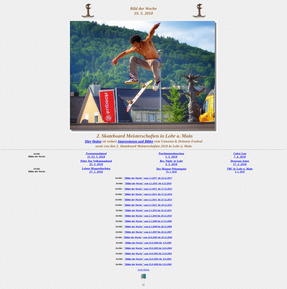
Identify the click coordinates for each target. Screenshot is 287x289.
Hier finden (93, 141)
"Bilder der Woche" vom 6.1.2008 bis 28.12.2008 (148, 226)
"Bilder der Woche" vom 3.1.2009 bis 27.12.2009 (148, 221)
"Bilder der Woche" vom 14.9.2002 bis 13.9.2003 (148, 253)
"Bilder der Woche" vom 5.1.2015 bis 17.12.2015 (148, 189)
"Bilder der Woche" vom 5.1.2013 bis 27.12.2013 (148, 199)
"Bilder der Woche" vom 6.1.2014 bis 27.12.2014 (148, 194)
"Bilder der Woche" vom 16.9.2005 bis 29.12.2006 (147, 237)
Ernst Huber (143, 269)
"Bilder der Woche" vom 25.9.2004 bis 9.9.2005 (147, 243)
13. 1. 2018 (171, 171)
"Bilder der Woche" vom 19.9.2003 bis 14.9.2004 (148, 248)
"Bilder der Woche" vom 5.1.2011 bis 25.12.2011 (148, 210)
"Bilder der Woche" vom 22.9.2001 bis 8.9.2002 (147, 259)
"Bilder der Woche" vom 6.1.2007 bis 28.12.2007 (148, 232)
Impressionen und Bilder (135, 141)
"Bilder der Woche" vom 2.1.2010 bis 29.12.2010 (148, 216)
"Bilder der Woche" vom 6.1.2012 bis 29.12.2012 (148, 205)
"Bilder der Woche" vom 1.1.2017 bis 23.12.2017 (148, 178)
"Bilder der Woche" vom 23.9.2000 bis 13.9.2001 (148, 264)
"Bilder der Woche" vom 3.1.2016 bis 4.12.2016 (147, 183)
